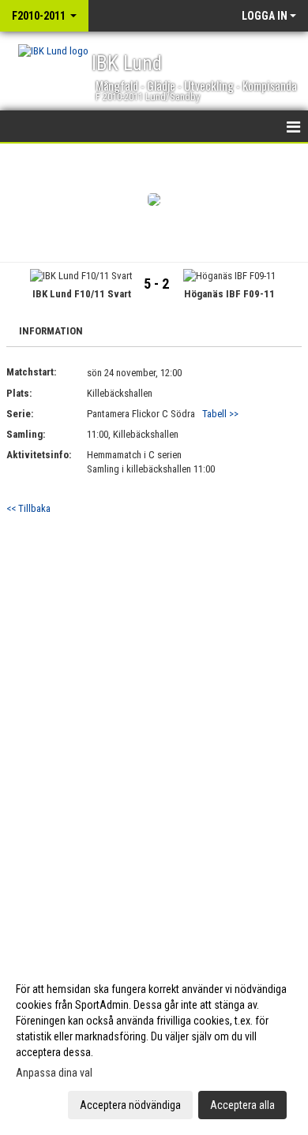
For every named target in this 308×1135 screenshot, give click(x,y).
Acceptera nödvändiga (130, 1105)
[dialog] (154, 1046)
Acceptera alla (242, 1105)
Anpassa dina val (54, 1072)
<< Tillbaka (28, 508)
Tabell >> (220, 414)
